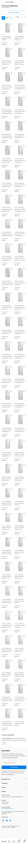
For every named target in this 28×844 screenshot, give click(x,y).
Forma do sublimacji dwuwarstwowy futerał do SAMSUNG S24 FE (20, 429)
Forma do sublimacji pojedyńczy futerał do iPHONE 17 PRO (6, 62)
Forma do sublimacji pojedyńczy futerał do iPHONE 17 (6, 38)
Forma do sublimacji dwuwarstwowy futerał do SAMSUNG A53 (7, 405)
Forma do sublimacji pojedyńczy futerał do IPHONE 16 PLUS (19, 650)
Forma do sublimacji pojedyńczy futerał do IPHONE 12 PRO (19, 478)
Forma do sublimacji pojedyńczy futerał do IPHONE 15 (19, 552)
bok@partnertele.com (8, 808)
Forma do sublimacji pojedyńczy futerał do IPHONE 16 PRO (6, 674)
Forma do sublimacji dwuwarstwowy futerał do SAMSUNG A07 (20, 185)
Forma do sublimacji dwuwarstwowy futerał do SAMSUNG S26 (20, 111)
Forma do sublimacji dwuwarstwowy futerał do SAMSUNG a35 (7, 258)
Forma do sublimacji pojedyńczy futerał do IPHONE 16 (19, 601)
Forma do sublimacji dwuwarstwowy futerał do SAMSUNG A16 (20, 234)
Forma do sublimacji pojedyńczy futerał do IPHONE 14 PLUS (6, 527)
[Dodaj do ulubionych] (11, 24)
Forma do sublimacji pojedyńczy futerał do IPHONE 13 (19, 723)
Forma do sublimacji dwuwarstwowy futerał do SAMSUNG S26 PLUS (7, 136)
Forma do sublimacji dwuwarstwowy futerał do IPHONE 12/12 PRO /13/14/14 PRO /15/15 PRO (7, 699)
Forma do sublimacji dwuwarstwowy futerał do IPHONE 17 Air (20, 307)
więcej (4, 742)
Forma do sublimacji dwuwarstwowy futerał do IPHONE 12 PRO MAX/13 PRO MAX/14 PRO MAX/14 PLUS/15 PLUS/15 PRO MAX (7, 625)
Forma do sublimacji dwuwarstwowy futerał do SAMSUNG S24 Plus (20, 87)
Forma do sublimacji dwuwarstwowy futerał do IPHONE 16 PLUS (7, 650)
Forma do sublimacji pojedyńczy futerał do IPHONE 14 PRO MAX (6, 552)
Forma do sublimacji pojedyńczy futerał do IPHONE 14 (19, 503)
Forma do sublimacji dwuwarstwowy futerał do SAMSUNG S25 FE (7, 185)
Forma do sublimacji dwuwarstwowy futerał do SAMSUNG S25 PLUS (20, 209)
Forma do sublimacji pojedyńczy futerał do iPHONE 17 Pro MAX (19, 62)
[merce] (13, 827)
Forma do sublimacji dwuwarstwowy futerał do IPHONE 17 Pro (7, 332)
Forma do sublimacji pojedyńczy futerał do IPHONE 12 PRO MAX (19, 454)
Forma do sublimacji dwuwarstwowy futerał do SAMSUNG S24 (7, 87)
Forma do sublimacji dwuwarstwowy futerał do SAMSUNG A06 (7, 380)
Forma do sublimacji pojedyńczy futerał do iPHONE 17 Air (19, 38)
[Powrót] (2, 2)
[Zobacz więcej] (25, 2)
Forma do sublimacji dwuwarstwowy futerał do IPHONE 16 (20, 625)
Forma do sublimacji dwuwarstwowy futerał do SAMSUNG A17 (20, 332)
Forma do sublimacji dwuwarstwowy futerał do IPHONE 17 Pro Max (20, 258)
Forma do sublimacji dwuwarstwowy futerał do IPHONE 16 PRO (20, 699)
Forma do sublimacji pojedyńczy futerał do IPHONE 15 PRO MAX (6, 601)
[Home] (4, 841)
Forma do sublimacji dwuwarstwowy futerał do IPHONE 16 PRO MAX (7, 723)
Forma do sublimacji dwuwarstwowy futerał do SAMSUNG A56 (20, 160)
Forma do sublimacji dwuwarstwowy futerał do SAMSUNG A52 (7, 429)
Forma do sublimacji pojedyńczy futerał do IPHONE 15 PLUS (6, 576)
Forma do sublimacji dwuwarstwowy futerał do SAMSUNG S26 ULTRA (7, 283)
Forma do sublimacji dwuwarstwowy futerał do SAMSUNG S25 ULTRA (7, 234)
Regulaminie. (11, 774)
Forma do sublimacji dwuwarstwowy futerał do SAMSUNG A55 (20, 405)
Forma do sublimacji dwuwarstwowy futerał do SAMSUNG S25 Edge (7, 356)
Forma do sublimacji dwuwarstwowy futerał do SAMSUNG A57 (7, 160)
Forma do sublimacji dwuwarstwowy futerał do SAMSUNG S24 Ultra (7, 111)
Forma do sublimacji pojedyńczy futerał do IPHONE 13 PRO (6, 478)
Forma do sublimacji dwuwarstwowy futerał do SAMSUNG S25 (7, 209)
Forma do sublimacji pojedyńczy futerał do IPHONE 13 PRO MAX (6, 503)
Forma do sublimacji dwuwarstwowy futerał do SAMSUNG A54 (20, 380)
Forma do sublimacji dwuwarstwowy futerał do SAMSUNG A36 (20, 356)
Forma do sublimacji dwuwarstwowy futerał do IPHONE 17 (7, 307)
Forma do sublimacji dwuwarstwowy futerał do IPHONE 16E (20, 283)
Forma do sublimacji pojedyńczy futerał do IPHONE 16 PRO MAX (19, 674)
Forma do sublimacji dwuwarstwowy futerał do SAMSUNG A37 (20, 136)
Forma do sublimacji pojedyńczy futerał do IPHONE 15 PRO (19, 576)
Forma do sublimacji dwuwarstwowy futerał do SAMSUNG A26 (7, 454)
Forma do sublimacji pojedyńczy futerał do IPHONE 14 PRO (19, 527)
